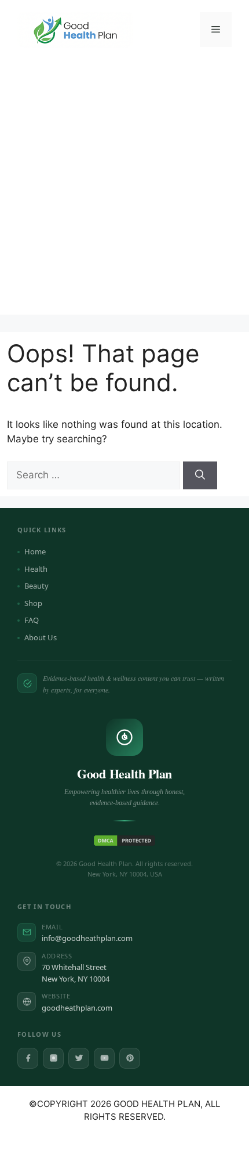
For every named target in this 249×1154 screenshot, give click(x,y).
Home (35, 551)
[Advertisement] (124, 190)
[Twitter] (78, 1058)
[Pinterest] (129, 1058)
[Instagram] (53, 1058)
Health (35, 569)
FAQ (31, 620)
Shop (33, 603)
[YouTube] (104, 1058)
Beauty (36, 585)
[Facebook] (27, 1058)
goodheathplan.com (77, 1007)
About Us (40, 637)
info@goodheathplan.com (87, 938)
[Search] (200, 475)
